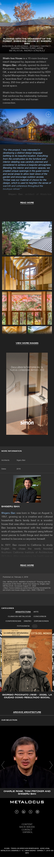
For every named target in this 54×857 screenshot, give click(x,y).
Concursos (40, 616)
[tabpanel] (27, 671)
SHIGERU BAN (10, 507)
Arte (36, 612)
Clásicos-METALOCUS (19, 616)
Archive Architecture (27, 712)
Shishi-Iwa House (12, 58)
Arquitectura (23, 612)
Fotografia (23, 626)
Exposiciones (41, 621)
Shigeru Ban (9, 65)
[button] (4, 671)
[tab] (23, 612)
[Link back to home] (27, 804)
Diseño (27, 621)
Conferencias (13, 621)
